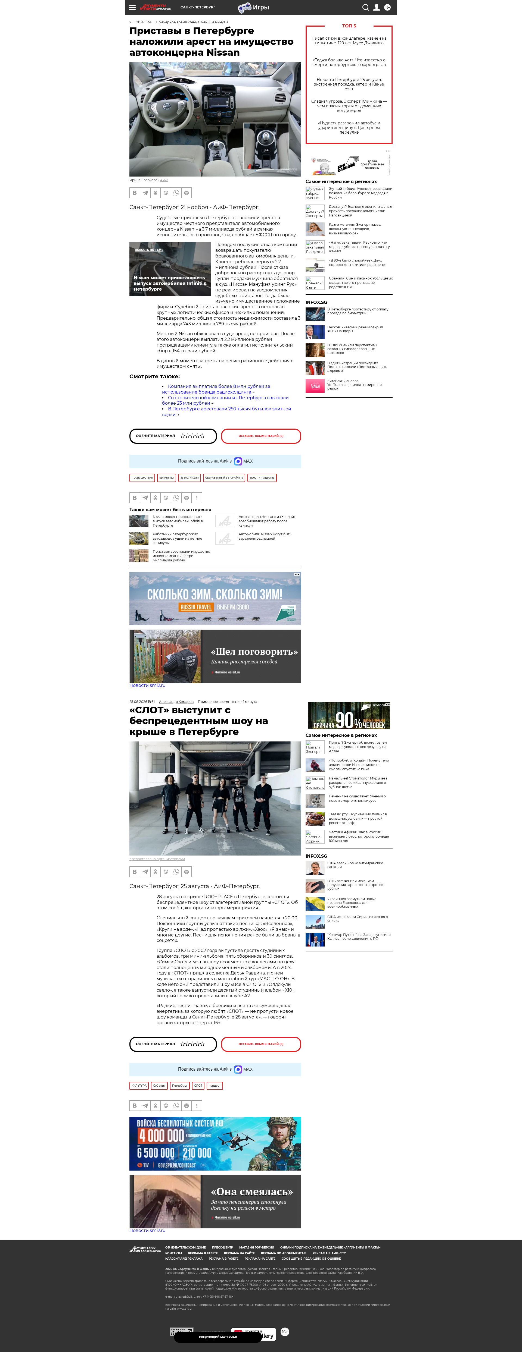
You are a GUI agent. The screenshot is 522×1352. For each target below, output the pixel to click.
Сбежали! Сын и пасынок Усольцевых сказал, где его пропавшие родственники (361, 282)
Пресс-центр (222, 1247)
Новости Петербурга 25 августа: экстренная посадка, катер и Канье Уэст (349, 84)
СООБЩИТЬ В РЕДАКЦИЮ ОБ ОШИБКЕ (311, 1258)
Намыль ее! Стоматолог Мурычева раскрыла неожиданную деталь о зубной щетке (358, 782)
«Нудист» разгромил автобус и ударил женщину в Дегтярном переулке (349, 128)
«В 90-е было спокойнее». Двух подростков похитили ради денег (357, 262)
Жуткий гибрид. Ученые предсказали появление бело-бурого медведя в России (360, 193)
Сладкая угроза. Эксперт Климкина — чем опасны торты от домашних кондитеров (349, 106)
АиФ (164, 180)
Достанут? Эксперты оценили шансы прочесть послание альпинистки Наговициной (360, 211)
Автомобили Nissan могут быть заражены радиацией (265, 536)
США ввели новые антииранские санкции (355, 865)
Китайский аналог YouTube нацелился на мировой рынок (354, 385)
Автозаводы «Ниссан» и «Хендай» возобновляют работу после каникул (267, 521)
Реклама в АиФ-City (329, 1253)
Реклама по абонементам (283, 1253)
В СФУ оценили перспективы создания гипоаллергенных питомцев (352, 349)
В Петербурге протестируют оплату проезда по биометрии (358, 311)
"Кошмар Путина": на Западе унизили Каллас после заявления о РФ (359, 937)
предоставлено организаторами (157, 859)
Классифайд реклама (184, 1258)
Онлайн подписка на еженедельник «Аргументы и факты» (330, 1247)
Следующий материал (218, 1337)
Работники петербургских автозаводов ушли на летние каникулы (177, 538)
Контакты (173, 1253)
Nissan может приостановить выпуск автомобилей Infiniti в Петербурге (178, 521)
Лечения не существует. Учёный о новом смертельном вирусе (357, 798)
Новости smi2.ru (147, 685)
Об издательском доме (185, 1247)
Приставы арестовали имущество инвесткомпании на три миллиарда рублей (181, 555)
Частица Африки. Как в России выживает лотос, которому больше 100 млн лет (359, 836)
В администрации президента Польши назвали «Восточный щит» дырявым (357, 367)
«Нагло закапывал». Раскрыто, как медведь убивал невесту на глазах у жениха (359, 246)
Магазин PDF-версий (256, 1247)
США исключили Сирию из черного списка (357, 919)
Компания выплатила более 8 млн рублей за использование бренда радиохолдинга (216, 389)
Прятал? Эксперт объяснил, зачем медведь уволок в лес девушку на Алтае (358, 746)
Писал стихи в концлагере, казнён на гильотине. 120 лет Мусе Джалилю (349, 40)
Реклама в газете (203, 1253)
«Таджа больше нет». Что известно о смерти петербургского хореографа (349, 62)
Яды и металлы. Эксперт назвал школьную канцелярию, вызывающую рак (356, 228)
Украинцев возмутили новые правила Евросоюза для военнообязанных (351, 902)
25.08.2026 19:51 (142, 702)
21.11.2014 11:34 (140, 22)
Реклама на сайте (239, 1253)
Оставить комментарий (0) (261, 436)
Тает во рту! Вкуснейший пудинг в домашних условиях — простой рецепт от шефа (358, 818)
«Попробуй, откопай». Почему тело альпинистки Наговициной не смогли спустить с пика (359, 764)
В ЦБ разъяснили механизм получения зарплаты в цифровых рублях (355, 885)
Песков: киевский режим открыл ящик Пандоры (355, 329)
